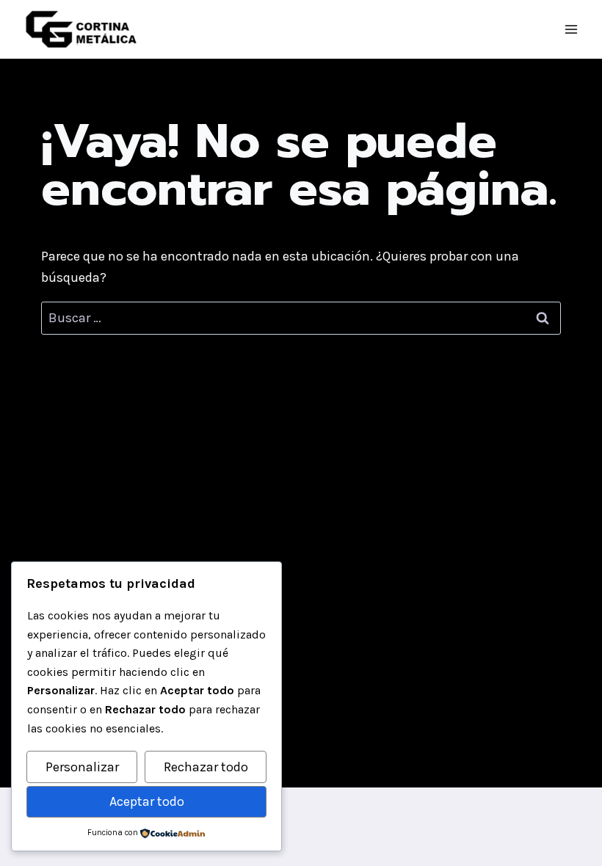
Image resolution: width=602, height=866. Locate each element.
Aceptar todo (146, 801)
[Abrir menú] (570, 29)
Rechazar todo (206, 767)
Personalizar (82, 767)
